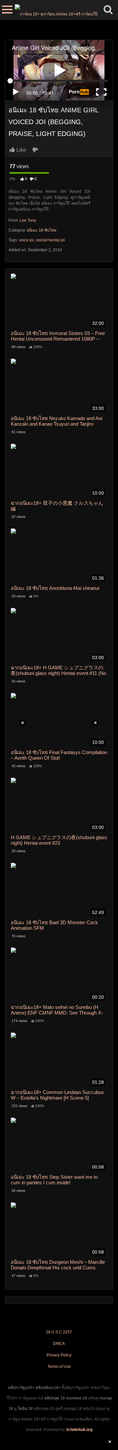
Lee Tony (28, 220)
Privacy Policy (59, 1355)
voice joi (26, 240)
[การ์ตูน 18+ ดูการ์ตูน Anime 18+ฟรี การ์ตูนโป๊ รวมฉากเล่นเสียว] (56, 10)
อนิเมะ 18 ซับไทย (41, 230)
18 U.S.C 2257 (59, 1332)
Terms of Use (59, 1366)
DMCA (59, 1343)
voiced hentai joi (50, 240)
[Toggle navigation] (7, 10)
